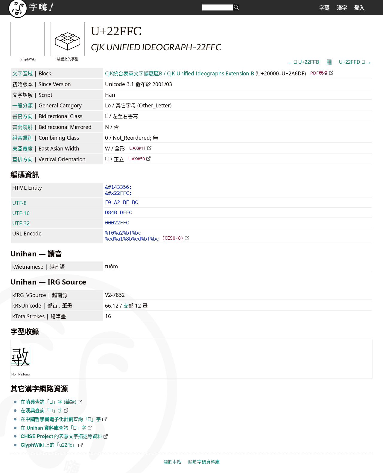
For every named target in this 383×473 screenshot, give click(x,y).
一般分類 (22, 105)
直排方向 (22, 159)
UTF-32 (21, 223)
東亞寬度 (22, 148)
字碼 (324, 8)
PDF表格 (319, 73)
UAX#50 (136, 159)
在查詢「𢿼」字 (42, 410)
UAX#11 (137, 148)
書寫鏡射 (22, 126)
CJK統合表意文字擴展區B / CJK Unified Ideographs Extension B (179, 73)
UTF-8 (19, 202)
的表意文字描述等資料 (61, 436)
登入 (359, 8)
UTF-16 (21, 213)
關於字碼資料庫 (204, 462)
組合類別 (22, 137)
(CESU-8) (172, 238)
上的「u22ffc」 (49, 445)
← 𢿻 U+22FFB (303, 62)
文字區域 (22, 73)
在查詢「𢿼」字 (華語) (48, 401)
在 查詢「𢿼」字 (53, 428)
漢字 (342, 8)
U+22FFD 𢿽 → (355, 62)
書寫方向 (22, 116)
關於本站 (172, 462)
